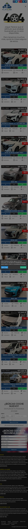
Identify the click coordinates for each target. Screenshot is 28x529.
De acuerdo (23, 267)
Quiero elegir (5, 267)
